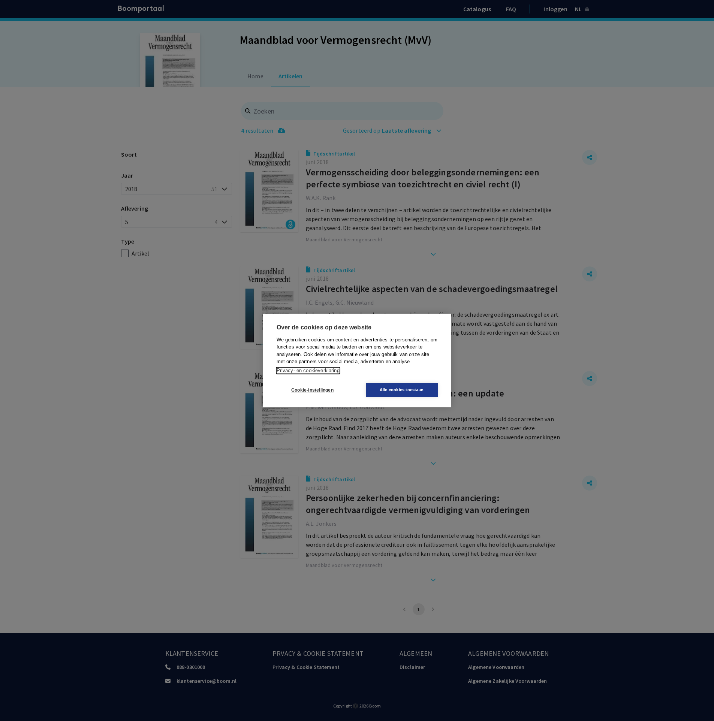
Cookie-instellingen (312, 390)
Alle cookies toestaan (402, 389)
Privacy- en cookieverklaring (308, 370)
